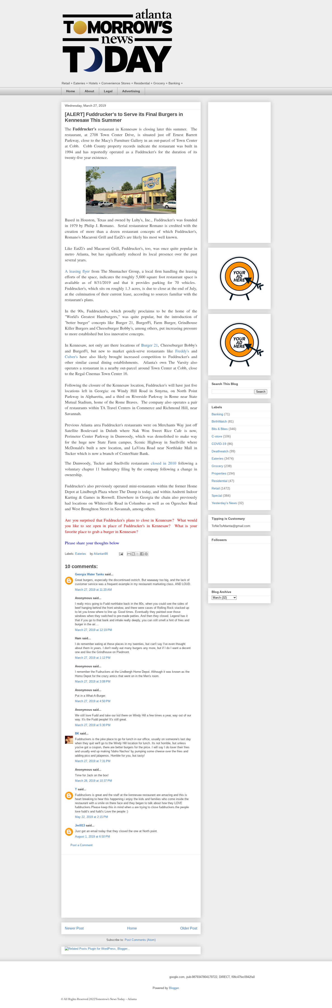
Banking (217, 414)
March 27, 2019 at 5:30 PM (92, 725)
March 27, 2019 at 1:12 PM (92, 657)
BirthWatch (219, 421)
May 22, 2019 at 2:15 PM (91, 817)
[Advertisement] (131, 886)
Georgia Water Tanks (89, 574)
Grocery (217, 466)
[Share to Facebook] (142, 554)
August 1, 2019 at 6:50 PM (92, 836)
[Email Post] (120, 553)
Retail (216, 488)
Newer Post (74, 928)
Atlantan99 (101, 553)
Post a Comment (81, 845)
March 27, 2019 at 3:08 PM (92, 681)
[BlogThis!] (133, 554)
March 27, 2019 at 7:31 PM (92, 761)
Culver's (71, 356)
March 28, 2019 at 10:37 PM (93, 780)
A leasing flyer (77, 271)
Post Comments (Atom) (140, 940)
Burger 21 (149, 345)
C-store (217, 436)
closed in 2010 (163, 463)
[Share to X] (137, 554)
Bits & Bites (220, 429)
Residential (219, 481)
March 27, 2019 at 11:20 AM (93, 589)
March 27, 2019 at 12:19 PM (93, 630)
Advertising (131, 91)
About (89, 91)
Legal (108, 91)
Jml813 (80, 825)
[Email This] (129, 554)
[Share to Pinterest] (146, 554)
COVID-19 (219, 444)
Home (70, 91)
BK (77, 733)
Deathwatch (220, 451)
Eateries (80, 553)
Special (217, 495)
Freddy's (182, 351)
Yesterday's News (224, 503)
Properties (219, 473)
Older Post (188, 928)
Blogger (174, 988)
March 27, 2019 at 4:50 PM (92, 701)
